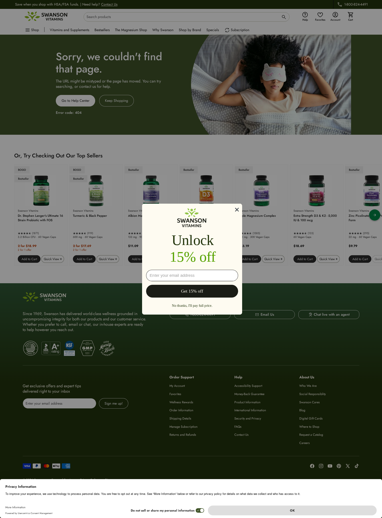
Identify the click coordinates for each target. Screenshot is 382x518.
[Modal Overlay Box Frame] (192, 258)
